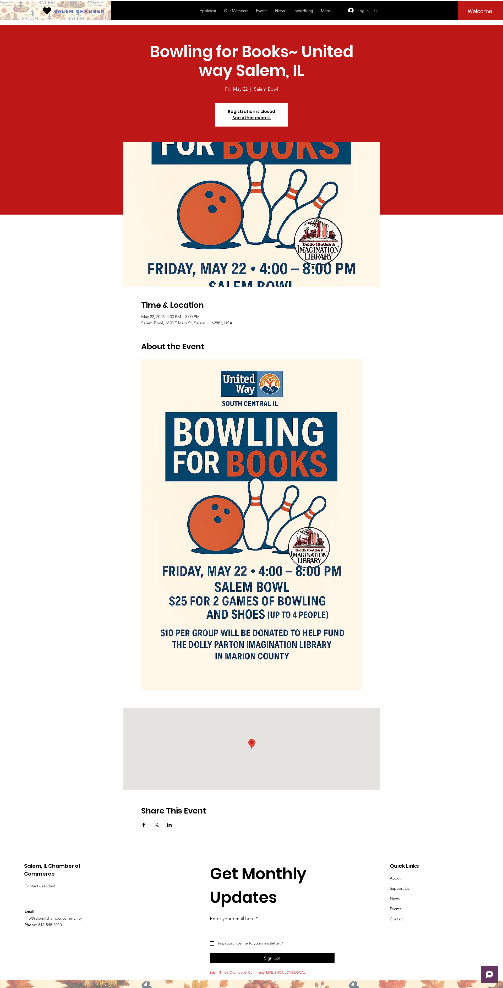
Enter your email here (234, 918)
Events (395, 908)
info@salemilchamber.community (53, 918)
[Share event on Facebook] (143, 825)
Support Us (399, 888)
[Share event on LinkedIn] (169, 825)
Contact (397, 918)
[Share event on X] (156, 825)
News (395, 898)
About (395, 878)
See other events (251, 118)
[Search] (374, 10)
